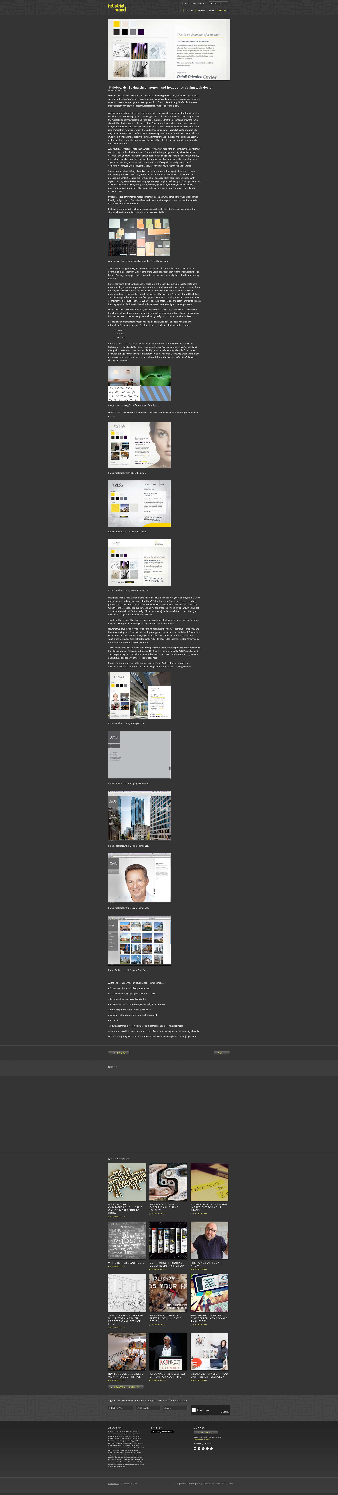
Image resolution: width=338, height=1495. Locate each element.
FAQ (194, 3)
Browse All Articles (127, 1387)
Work (211, 10)
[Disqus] (169, 1114)
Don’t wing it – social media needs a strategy (167, 1264)
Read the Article (117, 1216)
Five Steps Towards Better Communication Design (166, 1318)
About (178, 10)
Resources (223, 10)
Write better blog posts (126, 1262)
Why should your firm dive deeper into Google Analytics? (209, 1318)
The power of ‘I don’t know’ (206, 1264)
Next (221, 1053)
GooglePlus (207, 1449)
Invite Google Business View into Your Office (125, 1375)
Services (189, 10)
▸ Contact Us (206, 1432)
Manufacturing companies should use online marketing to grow (125, 1209)
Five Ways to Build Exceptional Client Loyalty (163, 1207)
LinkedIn (203, 1449)
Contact (202, 3)
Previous (119, 1053)
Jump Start (185, 3)
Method (201, 10)
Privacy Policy (113, 1484)
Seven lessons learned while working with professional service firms (125, 1320)
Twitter (195, 1449)
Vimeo (211, 1449)
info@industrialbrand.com (202, 1439)
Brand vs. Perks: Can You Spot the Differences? (209, 1375)
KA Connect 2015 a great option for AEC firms (167, 1375)
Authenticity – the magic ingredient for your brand (209, 1207)
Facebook (199, 1449)
